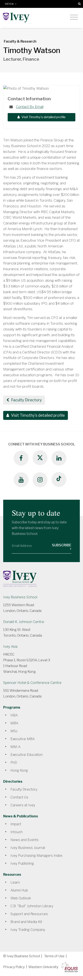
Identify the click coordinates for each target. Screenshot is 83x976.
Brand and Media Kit (26, 922)
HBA (14, 715)
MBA (14, 723)
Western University (43, 967)
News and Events (24, 840)
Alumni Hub (19, 890)
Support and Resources (29, 914)
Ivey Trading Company (27, 930)
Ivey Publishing (22, 863)
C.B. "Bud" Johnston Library (31, 906)
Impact (15, 824)
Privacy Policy (14, 967)
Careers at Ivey (22, 805)
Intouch (16, 832)
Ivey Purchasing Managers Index (36, 856)
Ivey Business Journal (27, 848)
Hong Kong (19, 770)
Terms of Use (54, 956)
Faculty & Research (20, 41)
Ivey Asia (10, 646)
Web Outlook (20, 898)
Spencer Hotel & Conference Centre (32, 683)
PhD (13, 763)
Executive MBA (22, 739)
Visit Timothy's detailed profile (43, 117)
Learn (15, 882)
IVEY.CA (10, 4)
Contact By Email (29, 107)
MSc (14, 731)
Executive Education (26, 755)
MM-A (15, 747)
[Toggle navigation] (74, 17)
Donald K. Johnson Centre (23, 622)
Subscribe (61, 545)
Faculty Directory (26, 400)
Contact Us (19, 797)
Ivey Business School (20, 597)
